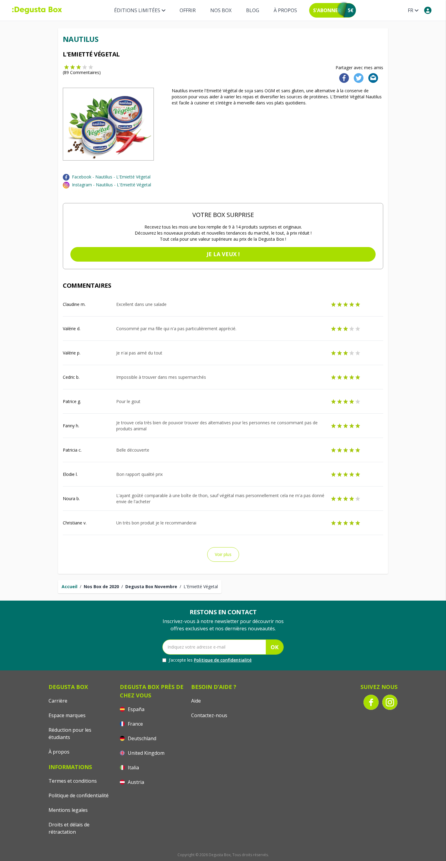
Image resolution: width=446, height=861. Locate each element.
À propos (285, 10)
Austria (135, 782)
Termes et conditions (73, 781)
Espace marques (67, 715)
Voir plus (223, 554)
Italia (133, 767)
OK (275, 647)
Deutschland (141, 738)
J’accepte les (210, 660)
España (135, 709)
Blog (252, 10)
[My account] (428, 10)
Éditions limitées (137, 10)
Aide (196, 700)
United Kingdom (145, 753)
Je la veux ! (223, 254)
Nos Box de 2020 (101, 586)
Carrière (58, 700)
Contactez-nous (209, 715)
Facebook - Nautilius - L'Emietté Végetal (111, 177)
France (135, 723)
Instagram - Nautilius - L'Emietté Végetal (111, 185)
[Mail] (371, 77)
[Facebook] (342, 77)
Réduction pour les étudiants (70, 734)
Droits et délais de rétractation (69, 828)
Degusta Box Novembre (151, 586)
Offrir (188, 10)
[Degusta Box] (37, 10)
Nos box (220, 10)
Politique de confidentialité (223, 660)
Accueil (69, 586)
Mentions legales (68, 810)
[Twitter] (357, 77)
